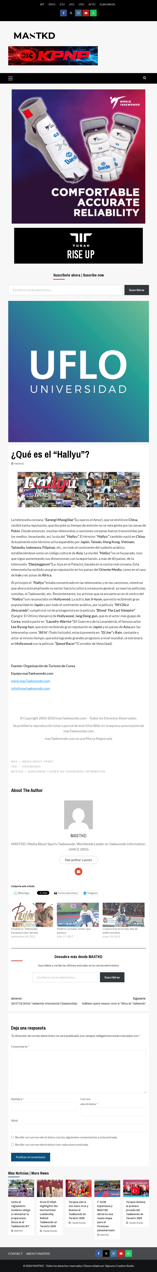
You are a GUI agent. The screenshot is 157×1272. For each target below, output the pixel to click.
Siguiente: (114, 1001)
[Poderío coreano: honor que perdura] (78, 915)
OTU (81, 4)
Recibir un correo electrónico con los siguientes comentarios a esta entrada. (66, 1137)
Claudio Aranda (50, 1231)
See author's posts (78, 860)
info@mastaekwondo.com (30, 688)
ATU (71, 4)
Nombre (17, 1099)
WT (42, 4)
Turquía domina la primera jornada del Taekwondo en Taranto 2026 (135, 1210)
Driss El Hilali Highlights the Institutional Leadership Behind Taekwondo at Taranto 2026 (49, 1214)
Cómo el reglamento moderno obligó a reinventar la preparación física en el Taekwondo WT (20, 1214)
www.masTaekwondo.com (30, 681)
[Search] (144, 78)
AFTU (91, 4)
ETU (62, 4)
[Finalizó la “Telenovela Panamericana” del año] (32, 915)
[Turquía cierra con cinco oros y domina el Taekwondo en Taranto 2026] (79, 1188)
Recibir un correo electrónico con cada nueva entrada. (52, 1144)
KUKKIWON (107, 4)
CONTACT (15, 1253)
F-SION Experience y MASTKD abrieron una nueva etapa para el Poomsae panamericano (106, 1216)
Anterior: (44, 1001)
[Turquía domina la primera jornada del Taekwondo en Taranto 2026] (136, 1188)
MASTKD (19, 463)
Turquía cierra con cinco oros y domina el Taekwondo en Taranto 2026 (78, 1210)
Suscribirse (112, 977)
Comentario (20, 1046)
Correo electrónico (89, 1101)
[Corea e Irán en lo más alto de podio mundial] (124, 915)
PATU (52, 4)
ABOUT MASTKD (38, 1253)
